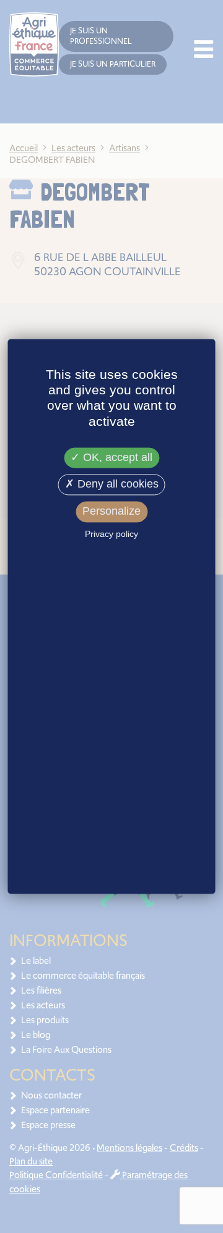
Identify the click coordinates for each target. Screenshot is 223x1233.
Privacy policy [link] (111, 534)
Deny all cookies (116, 484)
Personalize (111, 511)
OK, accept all (116, 457)
